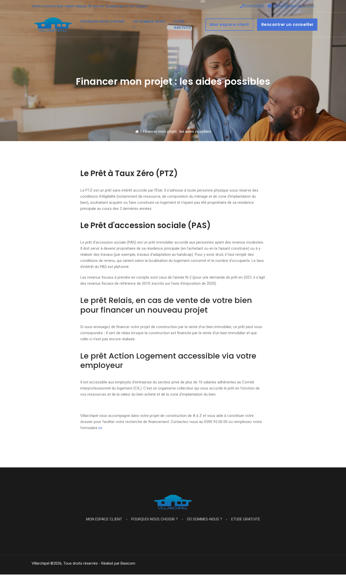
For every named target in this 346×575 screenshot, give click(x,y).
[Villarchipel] (53, 24)
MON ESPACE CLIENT (104, 519)
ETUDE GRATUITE (245, 519)
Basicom (128, 563)
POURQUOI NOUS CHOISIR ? (154, 519)
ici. (101, 428)
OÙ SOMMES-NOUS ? (204, 519)
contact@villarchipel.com (293, 6)
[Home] (137, 131)
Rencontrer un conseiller (287, 24)
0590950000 (254, 6)
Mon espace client (229, 24)
